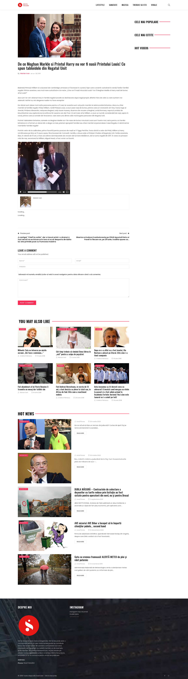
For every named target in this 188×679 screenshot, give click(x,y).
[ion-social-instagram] (168, 675)
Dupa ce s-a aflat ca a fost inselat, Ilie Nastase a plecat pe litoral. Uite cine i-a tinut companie (111, 353)
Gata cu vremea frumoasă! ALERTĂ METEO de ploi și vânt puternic (101, 558)
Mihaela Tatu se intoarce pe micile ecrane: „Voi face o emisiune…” (32, 351)
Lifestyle (100, 4)
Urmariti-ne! (74, 616)
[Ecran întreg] (67, 192)
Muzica (125, 4)
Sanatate (113, 4)
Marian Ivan (25, 73)
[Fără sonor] (64, 192)
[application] (44, 168)
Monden (22, 329)
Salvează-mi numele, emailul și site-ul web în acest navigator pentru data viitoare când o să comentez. (59, 274)
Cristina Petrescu (26, 356)
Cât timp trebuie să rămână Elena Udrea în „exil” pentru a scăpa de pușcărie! (73, 353)
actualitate (61, 329)
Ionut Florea (81, 422)
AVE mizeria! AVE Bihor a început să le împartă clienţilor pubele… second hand (98, 524)
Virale (154, 4)
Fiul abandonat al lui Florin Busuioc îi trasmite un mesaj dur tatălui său (33, 388)
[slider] (42, 192)
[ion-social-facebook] (164, 675)
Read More (80, 433)
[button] (44, 168)
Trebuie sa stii (140, 4)
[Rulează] (21, 192)
